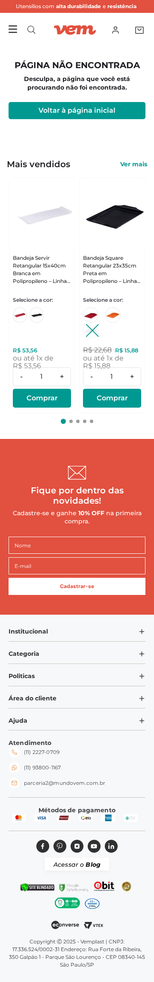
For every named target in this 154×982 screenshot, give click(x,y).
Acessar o (77, 864)
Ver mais (133, 164)
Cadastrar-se (77, 586)
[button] (31, 30)
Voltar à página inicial (77, 110)
